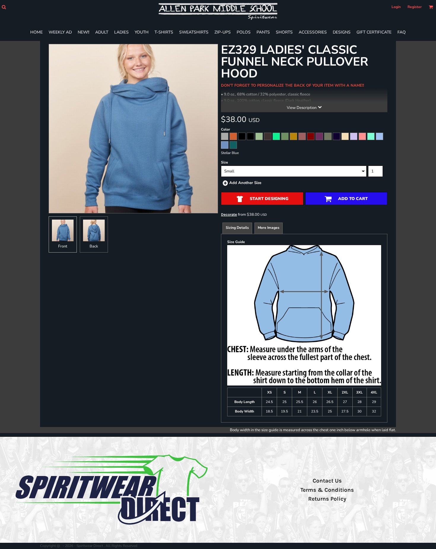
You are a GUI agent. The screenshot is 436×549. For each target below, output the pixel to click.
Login (396, 6)
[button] (3, 7)
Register (415, 6)
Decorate (229, 214)
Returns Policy (327, 499)
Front (62, 246)
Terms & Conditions (327, 490)
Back (94, 246)
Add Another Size (245, 182)
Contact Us (327, 480)
